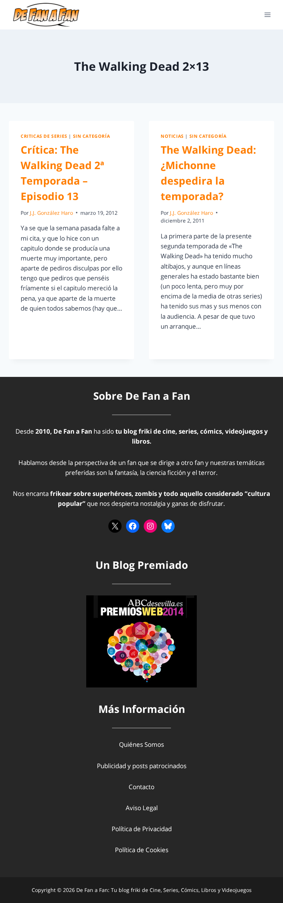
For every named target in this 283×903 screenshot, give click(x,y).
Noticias (172, 136)
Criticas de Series (44, 136)
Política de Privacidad (142, 829)
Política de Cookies (141, 850)
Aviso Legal (142, 808)
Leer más (38, 324)
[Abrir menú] (267, 14)
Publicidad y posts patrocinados (141, 766)
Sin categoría (91, 136)
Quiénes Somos (141, 744)
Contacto (141, 787)
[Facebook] (132, 526)
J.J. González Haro (51, 212)
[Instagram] (150, 526)
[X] (115, 526)
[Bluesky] (168, 526)
